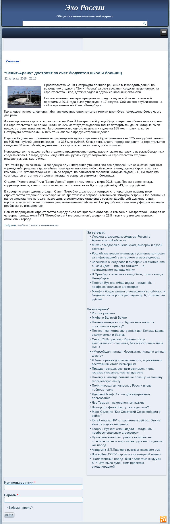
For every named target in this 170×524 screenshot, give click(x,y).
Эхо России (85, 7)
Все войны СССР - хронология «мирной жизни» (126, 454)
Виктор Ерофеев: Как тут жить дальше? (120, 407)
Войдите (10, 225)
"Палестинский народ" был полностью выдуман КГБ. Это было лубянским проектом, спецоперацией (126, 462)
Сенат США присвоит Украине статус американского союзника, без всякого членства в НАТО (127, 343)
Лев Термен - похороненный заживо (118, 402)
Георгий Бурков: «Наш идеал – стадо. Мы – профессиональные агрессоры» (123, 284)
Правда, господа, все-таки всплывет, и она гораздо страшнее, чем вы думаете (123, 370)
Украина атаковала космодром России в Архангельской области (121, 238)
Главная (12, 61)
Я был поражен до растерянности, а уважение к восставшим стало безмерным (127, 362)
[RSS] (163, 519)
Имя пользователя (19, 482)
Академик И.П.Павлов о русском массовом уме (126, 449)
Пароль (11, 495)
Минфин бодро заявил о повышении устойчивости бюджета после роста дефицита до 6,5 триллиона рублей (128, 295)
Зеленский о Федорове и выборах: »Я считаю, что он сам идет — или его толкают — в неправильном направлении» (128, 265)
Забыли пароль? (21, 507)
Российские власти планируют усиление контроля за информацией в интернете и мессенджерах (128, 255)
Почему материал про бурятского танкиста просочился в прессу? (123, 324)
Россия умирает (103, 313)
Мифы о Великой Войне (109, 317)
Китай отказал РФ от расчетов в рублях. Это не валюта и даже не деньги (126, 422)
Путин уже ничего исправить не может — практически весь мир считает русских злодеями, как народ (127, 441)
